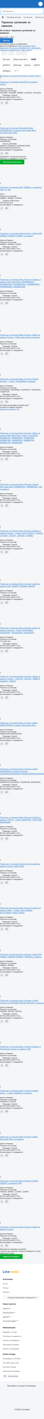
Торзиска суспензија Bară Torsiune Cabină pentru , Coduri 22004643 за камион (19, 1092)
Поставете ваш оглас (12, 162)
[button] (40, 4)
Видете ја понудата (11, 1256)
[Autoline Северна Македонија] (15, 4)
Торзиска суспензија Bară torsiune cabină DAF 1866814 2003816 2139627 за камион (21, 234)
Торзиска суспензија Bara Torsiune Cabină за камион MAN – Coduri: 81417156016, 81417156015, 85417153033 (20, 910)
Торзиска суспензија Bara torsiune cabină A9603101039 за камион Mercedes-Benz (18, 724)
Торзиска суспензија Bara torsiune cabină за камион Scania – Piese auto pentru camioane (20, 336)
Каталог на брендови (11, 1349)
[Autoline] (2, 17)
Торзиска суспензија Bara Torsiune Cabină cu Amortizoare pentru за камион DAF (20, 1048)
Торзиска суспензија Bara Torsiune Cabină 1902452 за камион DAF (19, 1182)
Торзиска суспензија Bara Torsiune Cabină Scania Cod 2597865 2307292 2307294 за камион (22, 1001)
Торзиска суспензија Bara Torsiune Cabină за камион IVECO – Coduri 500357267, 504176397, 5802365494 (21, 819)
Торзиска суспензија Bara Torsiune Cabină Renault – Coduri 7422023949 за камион (19, 380)
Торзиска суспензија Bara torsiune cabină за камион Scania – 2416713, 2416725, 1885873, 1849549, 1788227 (20, 678)
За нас (5, 1284)
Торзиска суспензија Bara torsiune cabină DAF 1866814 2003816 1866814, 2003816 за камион (21, 955)
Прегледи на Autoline (11, 1345)
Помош (5, 1288)
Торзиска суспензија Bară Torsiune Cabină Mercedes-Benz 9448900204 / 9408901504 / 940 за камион (21, 486)
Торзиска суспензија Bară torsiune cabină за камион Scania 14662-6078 (20, 865)
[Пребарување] (40, 11)
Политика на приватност (12, 1336)
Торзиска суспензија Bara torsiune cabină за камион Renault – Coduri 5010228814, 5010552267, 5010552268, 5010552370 (20, 630)
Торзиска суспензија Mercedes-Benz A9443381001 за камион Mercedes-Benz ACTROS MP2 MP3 (18, 130)
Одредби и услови (10, 1332)
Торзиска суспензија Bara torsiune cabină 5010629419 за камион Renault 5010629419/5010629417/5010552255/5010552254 (22, 771)
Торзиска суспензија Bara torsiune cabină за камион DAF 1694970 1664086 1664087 (20, 585)
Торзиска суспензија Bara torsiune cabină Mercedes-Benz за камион (18, 1138)
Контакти (6, 1292)
